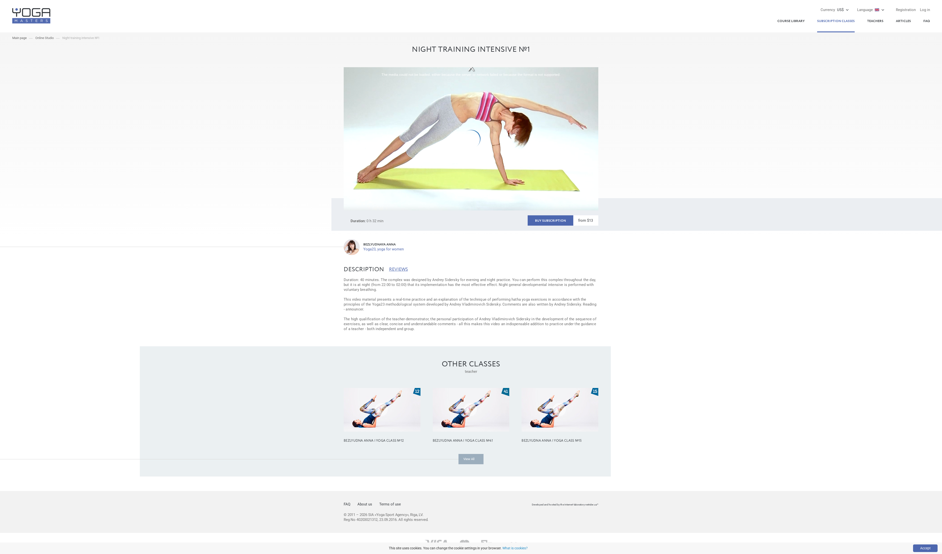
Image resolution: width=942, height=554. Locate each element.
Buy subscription (550, 220)
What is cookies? (515, 548)
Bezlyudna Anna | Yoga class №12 (374, 440)
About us (364, 504)
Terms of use (390, 504)
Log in (925, 10)
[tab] (364, 269)
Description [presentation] (364, 269)
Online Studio (44, 38)
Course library (791, 21)
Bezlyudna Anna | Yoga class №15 (552, 440)
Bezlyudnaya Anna (379, 244)
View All (468, 459)
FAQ (926, 21)
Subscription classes (836, 21)
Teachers (875, 21)
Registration (906, 10)
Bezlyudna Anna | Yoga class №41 (463, 440)
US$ (832, 10)
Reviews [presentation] (398, 269)
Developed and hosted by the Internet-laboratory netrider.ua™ (565, 504)
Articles (903, 21)
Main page (19, 38)
